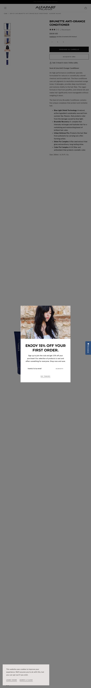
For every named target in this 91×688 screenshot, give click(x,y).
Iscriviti (59, 368)
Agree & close (26, 680)
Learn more (11, 680)
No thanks (45, 376)
